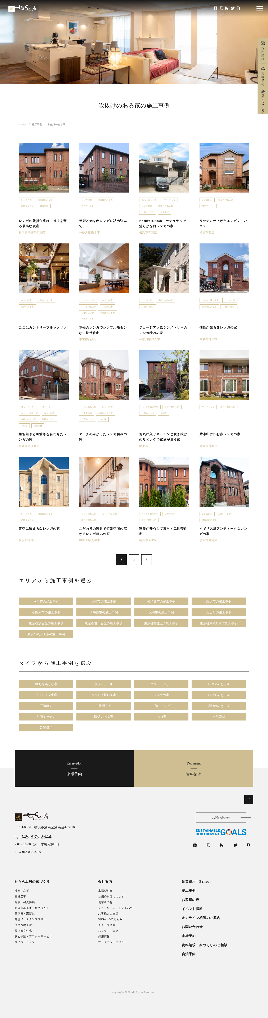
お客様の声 (190, 900)
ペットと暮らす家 (210, 300)
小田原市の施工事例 (46, 612)
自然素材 (164, 212)
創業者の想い (107, 902)
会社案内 (105, 881)
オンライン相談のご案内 (201, 918)
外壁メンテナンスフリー (30, 919)
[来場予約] (263, 76)
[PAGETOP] (248, 799)
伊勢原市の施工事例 (104, 612)
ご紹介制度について (111, 896)
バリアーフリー (88, 300)
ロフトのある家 (88, 306)
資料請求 (193, 769)
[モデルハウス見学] (263, 101)
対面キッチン (27, 206)
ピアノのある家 (88, 407)
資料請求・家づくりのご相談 (204, 945)
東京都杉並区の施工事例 (161, 623)
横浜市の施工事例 (46, 601)
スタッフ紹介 (107, 925)
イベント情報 (192, 909)
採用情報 (104, 936)
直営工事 (20, 896)
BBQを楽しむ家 (149, 200)
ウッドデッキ (169, 200)
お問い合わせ (221, 817)
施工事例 (189, 890)
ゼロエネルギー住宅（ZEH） (33, 907)
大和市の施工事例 (161, 612)
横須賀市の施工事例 (161, 601)
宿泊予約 (189, 954)
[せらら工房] (32, 816)
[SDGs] (224, 832)
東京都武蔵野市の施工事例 (219, 623)
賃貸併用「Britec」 (197, 881)
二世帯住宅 (107, 306)
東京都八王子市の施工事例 (46, 634)
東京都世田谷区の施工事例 (103, 623)
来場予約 (74, 769)
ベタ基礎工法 (23, 925)
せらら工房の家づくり (32, 881)
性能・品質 (22, 890)
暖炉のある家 (27, 306)
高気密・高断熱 (25, 913)
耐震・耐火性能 (25, 902)
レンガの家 (26, 200)
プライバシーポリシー (112, 942)
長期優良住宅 (23, 930)
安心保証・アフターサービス (33, 936)
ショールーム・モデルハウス (117, 907)
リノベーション (25, 942)
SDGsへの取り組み (110, 919)
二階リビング (87, 313)
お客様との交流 (108, 913)
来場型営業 (105, 890)
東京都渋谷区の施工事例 (46, 623)
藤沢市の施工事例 (218, 601)
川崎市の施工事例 (103, 601)
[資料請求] (263, 50)
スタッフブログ (108, 930)
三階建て (46, 706)
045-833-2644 (36, 837)
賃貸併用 (44, 206)
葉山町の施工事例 (218, 612)
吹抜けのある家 (45, 200)
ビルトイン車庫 (46, 695)
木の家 (24, 425)
